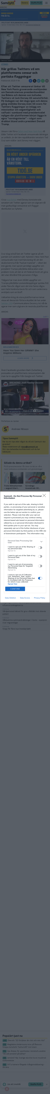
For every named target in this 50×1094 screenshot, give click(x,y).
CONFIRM (15, 589)
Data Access (25, 598)
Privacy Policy (39, 598)
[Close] (45, 496)
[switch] (40, 547)
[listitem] (25, 541)
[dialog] (25, 547)
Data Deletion (10, 598)
